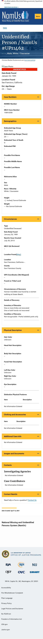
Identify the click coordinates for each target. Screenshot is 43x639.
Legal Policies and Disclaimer (12, 609)
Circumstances (10, 219)
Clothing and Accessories (15, 414)
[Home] (15, 16)
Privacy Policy (6, 603)
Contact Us (32, 500)
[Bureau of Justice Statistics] (21, 566)
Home (5, 28)
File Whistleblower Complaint (12, 593)
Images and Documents (14, 453)
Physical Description (13, 330)
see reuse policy (30, 60)
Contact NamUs (10, 494)
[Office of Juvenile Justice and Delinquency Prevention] (8, 573)
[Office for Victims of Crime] (21, 572)
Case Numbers (10, 97)
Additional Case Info (12, 436)
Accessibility (6, 588)
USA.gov (4, 624)
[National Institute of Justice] (34, 564)
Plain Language (6, 598)
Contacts (8, 465)
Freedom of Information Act (11, 619)
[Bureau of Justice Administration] (8, 564)
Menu (38, 16)
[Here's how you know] (21, 4)
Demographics (10, 121)
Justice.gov (5, 630)
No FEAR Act (6, 614)
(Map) (18, 254)
